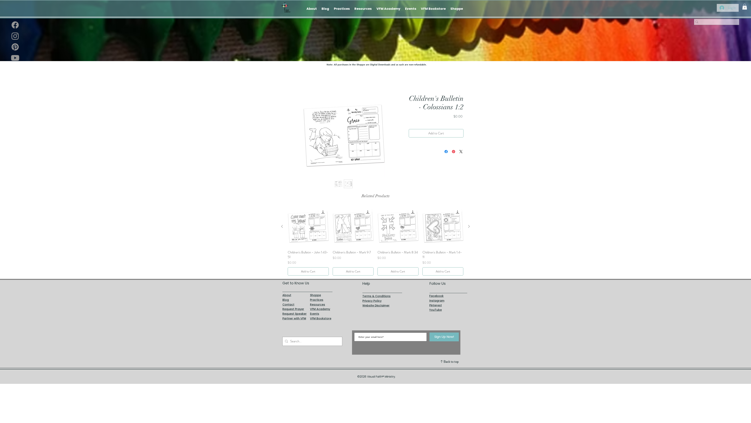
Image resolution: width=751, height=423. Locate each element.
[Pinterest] (15, 47)
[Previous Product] (282, 226)
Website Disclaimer (376, 305)
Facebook (436, 296)
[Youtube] (15, 58)
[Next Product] (469, 226)
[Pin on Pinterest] (453, 151)
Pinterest (435, 305)
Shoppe (315, 295)
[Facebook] (15, 25)
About (286, 295)
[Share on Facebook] (446, 151)
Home (291, 80)
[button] (744, 7)
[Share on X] (461, 151)
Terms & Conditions (376, 296)
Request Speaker (294, 314)
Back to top (451, 361)
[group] (375, 241)
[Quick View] (308, 226)
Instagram (436, 301)
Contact (288, 304)
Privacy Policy (372, 301)
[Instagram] (15, 36)
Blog (285, 300)
